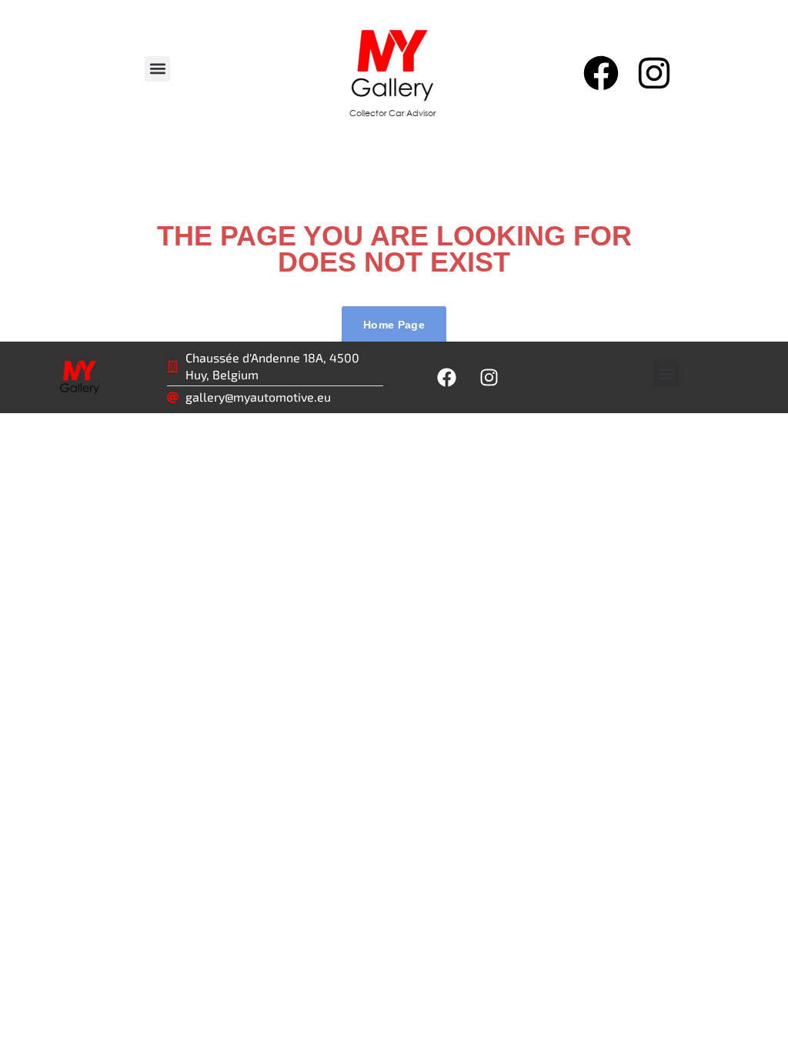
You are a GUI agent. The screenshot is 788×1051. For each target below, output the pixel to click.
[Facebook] (600, 73)
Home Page (394, 325)
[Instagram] (654, 73)
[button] (157, 69)
